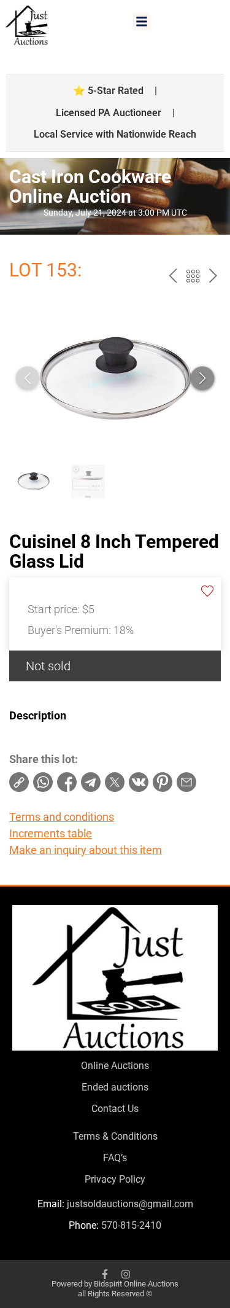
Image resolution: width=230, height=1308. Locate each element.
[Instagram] (126, 1274)
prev (172, 276)
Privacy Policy (115, 1179)
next (213, 276)
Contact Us (115, 1108)
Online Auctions (115, 1065)
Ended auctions (115, 1087)
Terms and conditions (61, 816)
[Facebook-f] (105, 1274)
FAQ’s (115, 1158)
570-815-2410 (131, 1225)
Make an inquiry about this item (85, 850)
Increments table (50, 833)
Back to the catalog (193, 276)
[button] (141, 21)
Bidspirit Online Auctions (136, 1283)
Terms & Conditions (115, 1136)
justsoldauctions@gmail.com (130, 1204)
